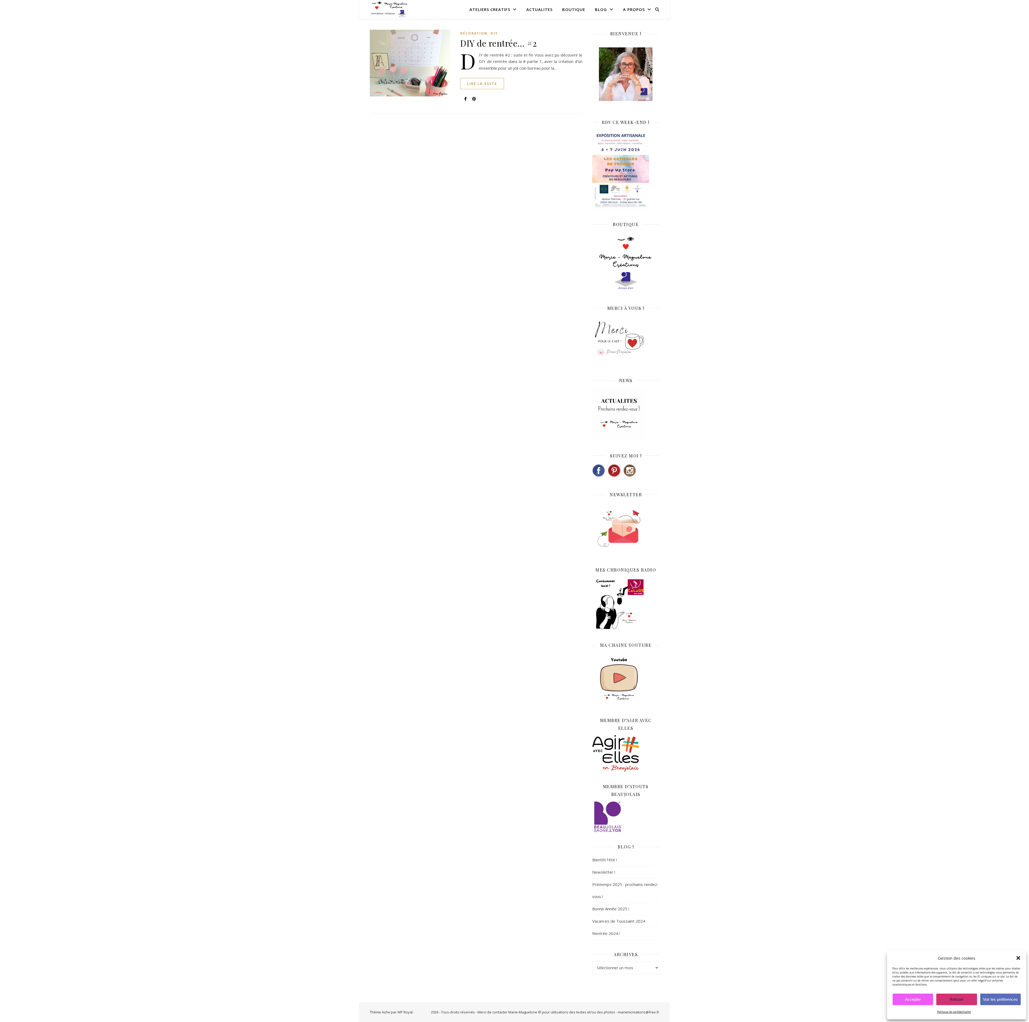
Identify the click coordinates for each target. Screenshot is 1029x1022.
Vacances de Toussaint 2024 (618, 921)
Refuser (957, 999)
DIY (494, 33)
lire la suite (482, 83)
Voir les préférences (1000, 999)
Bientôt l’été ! (604, 859)
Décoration (473, 33)
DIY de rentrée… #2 (498, 43)
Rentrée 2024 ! (606, 933)
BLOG (601, 9)
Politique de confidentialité (954, 1012)
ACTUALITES (539, 9)
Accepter (913, 999)
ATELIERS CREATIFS (489, 9)
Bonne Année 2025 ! (610, 908)
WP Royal (405, 1012)
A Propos (634, 9)
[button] (1018, 958)
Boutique (573, 9)
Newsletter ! (603, 872)
